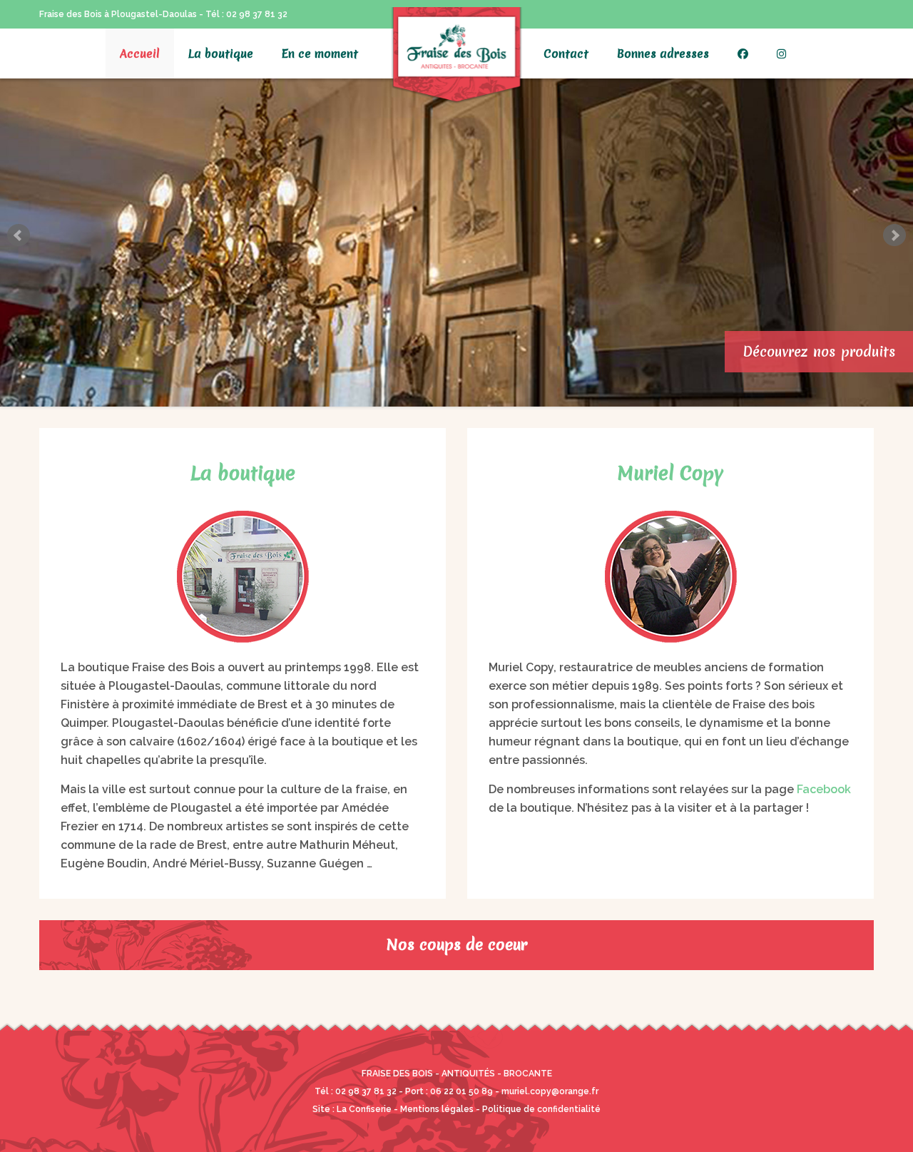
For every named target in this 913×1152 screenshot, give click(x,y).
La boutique (220, 53)
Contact (566, 53)
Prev (18, 235)
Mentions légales (437, 1109)
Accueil (140, 53)
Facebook (824, 789)
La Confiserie (364, 1109)
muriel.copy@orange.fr (549, 1091)
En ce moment (320, 53)
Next (894, 235)
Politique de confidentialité (541, 1109)
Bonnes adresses (663, 53)
